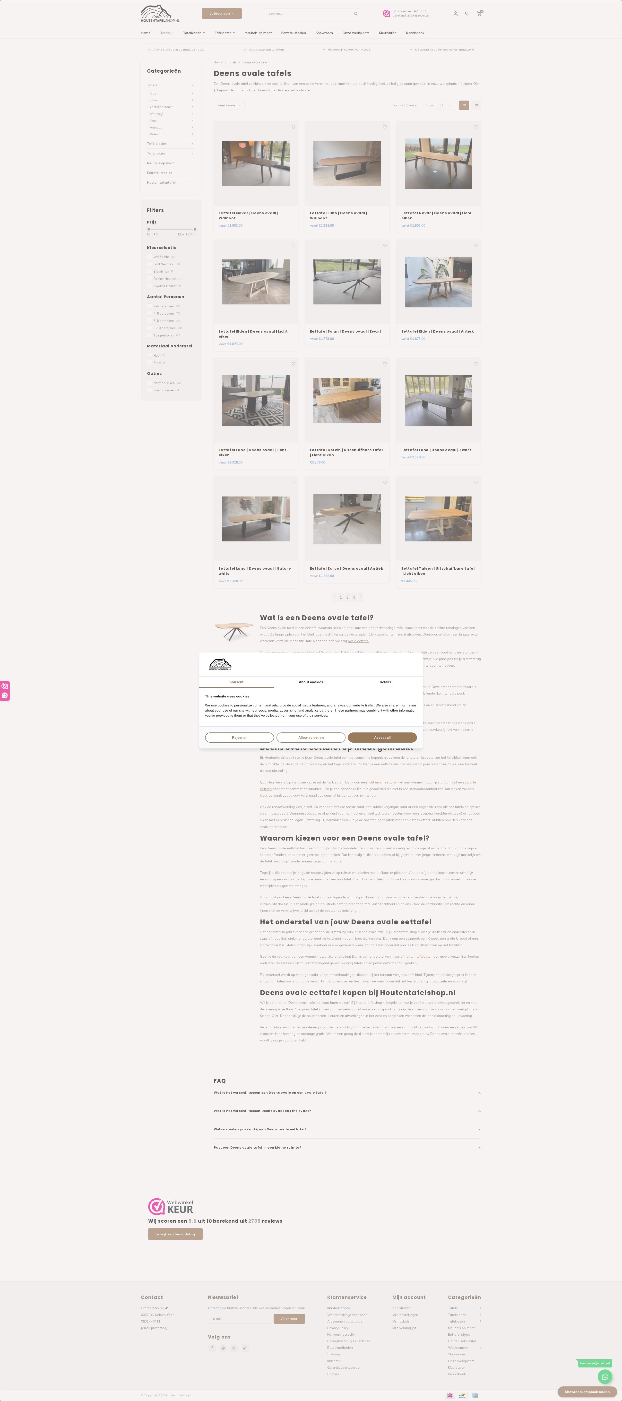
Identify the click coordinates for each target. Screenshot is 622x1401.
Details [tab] (385, 682)
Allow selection (311, 737)
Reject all (239, 737)
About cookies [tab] (311, 682)
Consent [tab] (236, 682)
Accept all (382, 737)
